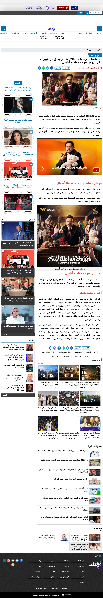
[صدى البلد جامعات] (49, 8)
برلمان (53, 577)
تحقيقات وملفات (36, 577)
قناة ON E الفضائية (48, 352)
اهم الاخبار (88, 33)
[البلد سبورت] (63, 8)
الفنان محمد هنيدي (65, 352)
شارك (57, 68)
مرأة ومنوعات (34, 33)
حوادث (70, 33)
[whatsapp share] (43, 68)
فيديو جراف (51, 571)
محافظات (38, 571)
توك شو (44, 33)
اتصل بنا (55, 588)
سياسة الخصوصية (42, 588)
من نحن (64, 588)
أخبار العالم (15, 33)
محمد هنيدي (79, 352)
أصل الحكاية (65, 571)
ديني (24, 33)
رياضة (62, 33)
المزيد (5, 334)
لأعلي (97, 556)
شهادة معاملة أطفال (81, 356)
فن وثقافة (53, 33)
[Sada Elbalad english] (29, 8)
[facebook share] (52, 68)
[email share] (39, 68)
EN (81, 13)
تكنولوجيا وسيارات (64, 577)
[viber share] (54, 348)
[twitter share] (47, 68)
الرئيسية (98, 33)
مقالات (82, 582)
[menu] (99, 28)
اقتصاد (82, 577)
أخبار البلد (79, 33)
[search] (3, 28)
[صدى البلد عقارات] (38, 8)
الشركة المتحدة (91, 352)
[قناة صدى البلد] (74, 8)
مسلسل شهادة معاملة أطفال (61, 356)
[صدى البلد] (51, 28)
